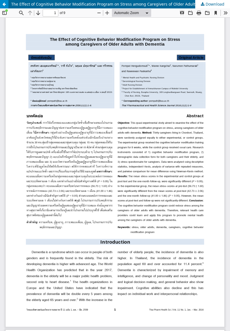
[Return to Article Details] (4, 4)
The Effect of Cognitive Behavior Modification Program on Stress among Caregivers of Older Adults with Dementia (118, 4)
